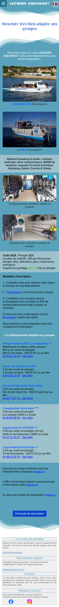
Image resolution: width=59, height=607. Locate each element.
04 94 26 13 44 (11, 375)
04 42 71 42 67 (11, 437)
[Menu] (3, 3)
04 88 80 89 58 (11, 417)
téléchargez (9, 317)
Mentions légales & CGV (13, 569)
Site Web (27, 356)
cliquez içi (39, 471)
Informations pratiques (12, 552)
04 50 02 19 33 (11, 356)
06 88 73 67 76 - (12, 398)
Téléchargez (13, 292)
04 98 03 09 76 (11, 456)
